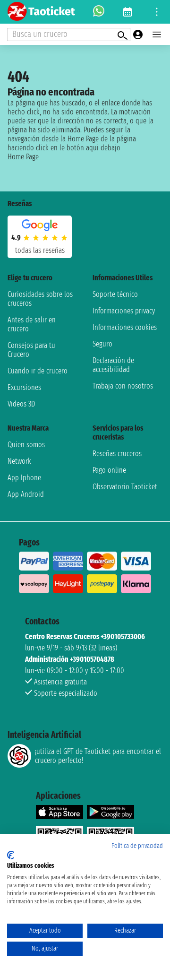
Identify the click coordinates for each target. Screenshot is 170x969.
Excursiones (24, 387)
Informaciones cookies (125, 327)
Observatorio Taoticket (125, 486)
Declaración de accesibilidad (113, 365)
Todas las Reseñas (40, 250)
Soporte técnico (115, 294)
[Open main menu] (156, 34)
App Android (26, 494)
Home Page (23, 156)
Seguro (102, 343)
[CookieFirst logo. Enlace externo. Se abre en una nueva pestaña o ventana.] (10, 855)
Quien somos (26, 444)
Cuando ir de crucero (38, 370)
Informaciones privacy (124, 310)
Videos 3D (21, 403)
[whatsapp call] (98, 11)
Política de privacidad (137, 846)
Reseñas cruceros (117, 453)
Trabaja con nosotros (123, 385)
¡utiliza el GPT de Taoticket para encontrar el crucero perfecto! (98, 756)
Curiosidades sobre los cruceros (40, 299)
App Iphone (24, 477)
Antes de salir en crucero (32, 324)
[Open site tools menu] (156, 11)
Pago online (109, 470)
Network (19, 461)
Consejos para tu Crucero (31, 350)
